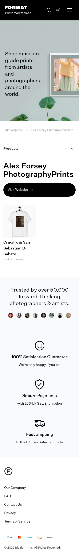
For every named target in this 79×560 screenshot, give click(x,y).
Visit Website (18, 190)
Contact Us (13, 505)
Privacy (10, 513)
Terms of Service (17, 521)
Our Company (15, 488)
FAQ (7, 496)
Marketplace (14, 130)
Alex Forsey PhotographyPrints (51, 130)
